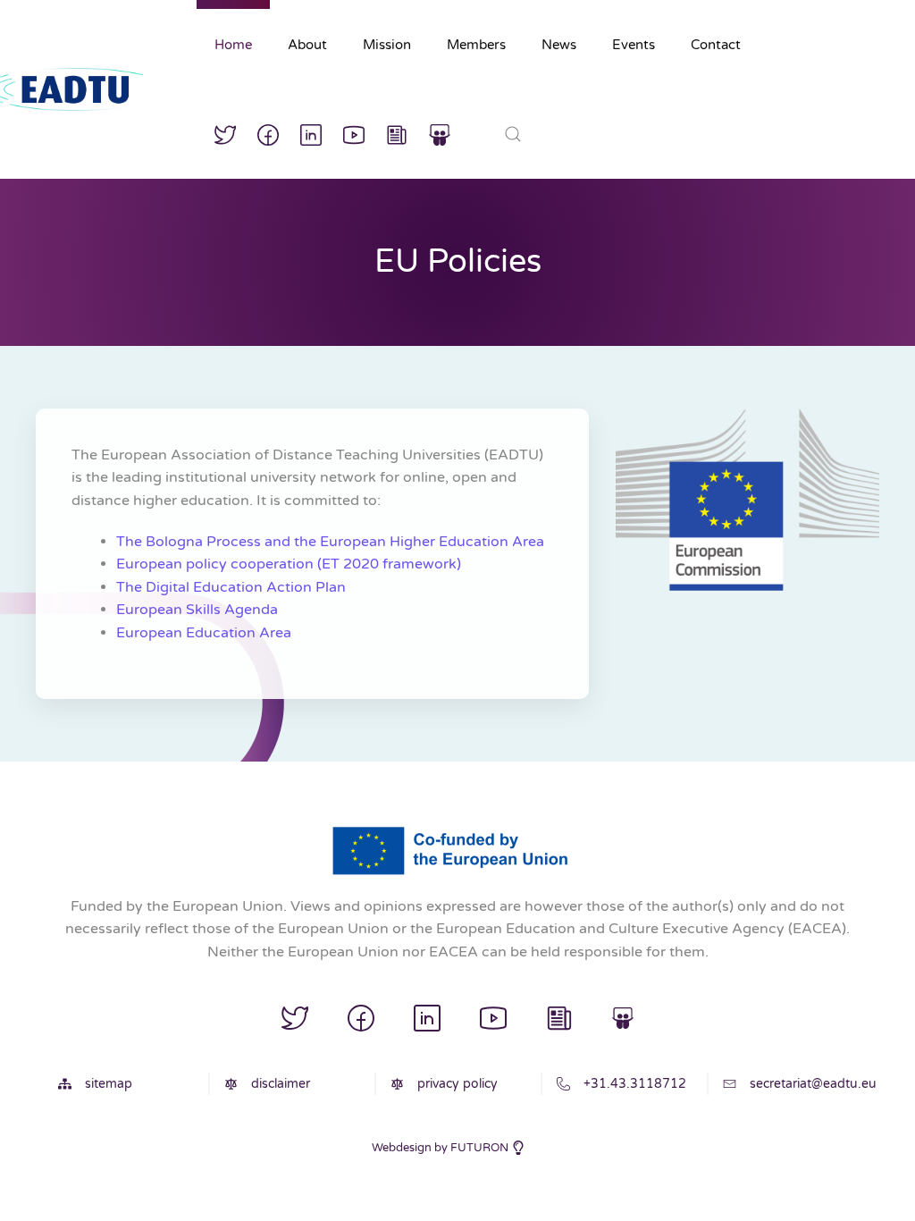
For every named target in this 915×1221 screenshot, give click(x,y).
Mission (387, 45)
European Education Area (203, 633)
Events (633, 45)
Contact (716, 45)
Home (233, 45)
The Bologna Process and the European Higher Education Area (330, 542)
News (558, 45)
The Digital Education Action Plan (231, 587)
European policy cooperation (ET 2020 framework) (288, 564)
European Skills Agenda (197, 610)
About (307, 45)
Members (476, 45)
